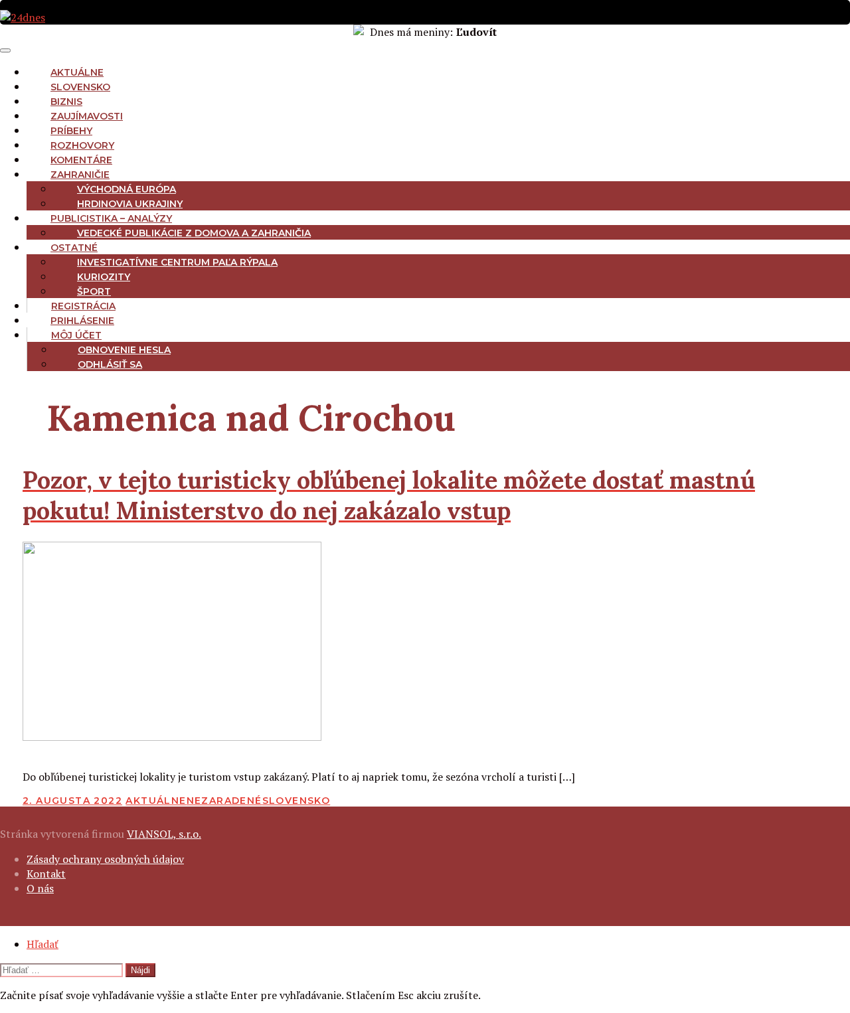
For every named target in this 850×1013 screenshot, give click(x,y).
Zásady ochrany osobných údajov (105, 859)
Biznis (66, 102)
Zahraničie (80, 175)
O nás (40, 888)
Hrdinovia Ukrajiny (130, 204)
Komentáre (81, 160)
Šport (94, 291)
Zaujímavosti (86, 116)
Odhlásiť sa (110, 364)
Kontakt (46, 873)
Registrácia (83, 306)
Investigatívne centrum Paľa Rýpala (177, 262)
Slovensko (80, 87)
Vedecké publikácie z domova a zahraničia (194, 233)
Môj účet (76, 335)
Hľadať (42, 944)
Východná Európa (126, 189)
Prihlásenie (82, 321)
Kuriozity (103, 277)
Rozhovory (82, 145)
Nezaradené (224, 801)
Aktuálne (77, 72)
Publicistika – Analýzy (111, 218)
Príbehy (71, 131)
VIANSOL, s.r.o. (164, 833)
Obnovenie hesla (124, 350)
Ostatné (74, 248)
